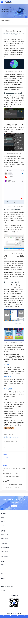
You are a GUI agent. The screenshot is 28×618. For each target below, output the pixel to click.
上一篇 (5, 447)
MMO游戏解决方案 (5, 547)
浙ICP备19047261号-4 (11, 613)
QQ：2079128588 (8, 431)
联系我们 (2, 573)
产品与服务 (3, 513)
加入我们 (2, 569)
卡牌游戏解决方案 (4, 538)
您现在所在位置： (10, 23)
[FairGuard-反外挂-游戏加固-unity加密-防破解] (6, 2)
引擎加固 (2, 517)
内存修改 (8, 441)
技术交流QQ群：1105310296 (11, 437)
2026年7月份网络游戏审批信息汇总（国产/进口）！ (13, 487)
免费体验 (14, 506)
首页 (16, 23)
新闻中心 (20, 23)
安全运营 (2, 525)
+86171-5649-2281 (6, 581)
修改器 (12, 441)
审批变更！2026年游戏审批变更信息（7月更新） (13, 484)
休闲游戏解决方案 (4, 551)
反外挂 (16, 441)
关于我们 (3, 561)
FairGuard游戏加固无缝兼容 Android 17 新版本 (12, 473)
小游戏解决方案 (4, 543)
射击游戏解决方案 (4, 534)
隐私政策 (19, 613)
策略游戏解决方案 (4, 556)
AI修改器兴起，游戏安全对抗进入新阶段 (11, 476)
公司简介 (2, 564)
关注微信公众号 (14, 595)
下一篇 (23, 447)
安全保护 (2, 521)
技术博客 (25, 23)
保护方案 (3, 531)
